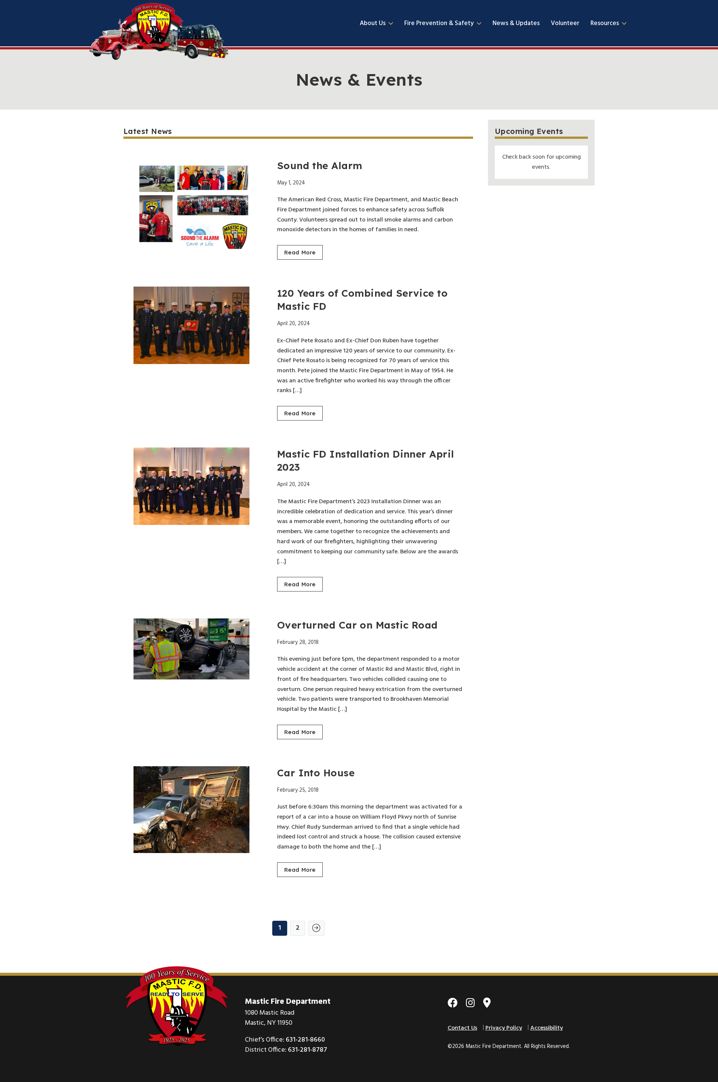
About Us (373, 23)
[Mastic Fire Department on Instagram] (470, 1004)
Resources (604, 23)
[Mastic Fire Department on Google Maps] (487, 1004)
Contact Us (462, 1028)
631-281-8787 (307, 1050)
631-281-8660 (305, 1039)
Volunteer (565, 23)
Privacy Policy (503, 1028)
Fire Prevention (439, 23)
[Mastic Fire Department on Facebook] (453, 1004)
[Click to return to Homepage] (159, 23)
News (516, 23)
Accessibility (546, 1028)
